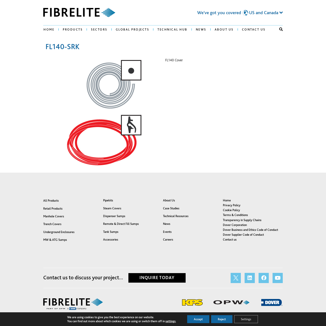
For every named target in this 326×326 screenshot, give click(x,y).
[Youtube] (278, 278)
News (201, 29)
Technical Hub (172, 29)
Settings (246, 319)
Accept (198, 319)
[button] (281, 29)
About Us (224, 29)
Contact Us (253, 29)
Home (48, 29)
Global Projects (132, 29)
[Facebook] (264, 278)
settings (170, 321)
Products (72, 29)
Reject (222, 319)
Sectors (99, 29)
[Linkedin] (250, 278)
